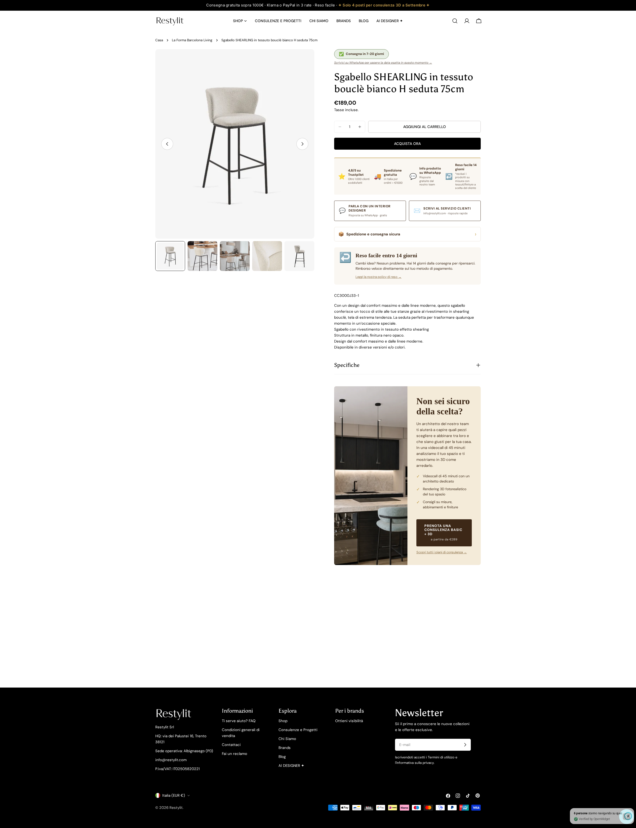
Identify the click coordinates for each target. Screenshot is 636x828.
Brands (284, 747)
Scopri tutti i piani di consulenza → (441, 552)
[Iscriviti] (465, 745)
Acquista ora (407, 143)
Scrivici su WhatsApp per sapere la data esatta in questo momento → (383, 63)
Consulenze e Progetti (298, 729)
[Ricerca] (455, 21)
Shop (282, 720)
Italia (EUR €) (173, 795)
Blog (282, 756)
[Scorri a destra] (302, 144)
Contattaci (231, 744)
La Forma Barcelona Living (192, 40)
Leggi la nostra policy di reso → (378, 277)
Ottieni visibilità (349, 720)
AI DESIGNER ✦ (291, 765)
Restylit (176, 807)
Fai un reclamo (234, 753)
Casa (159, 40)
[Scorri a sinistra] (167, 144)
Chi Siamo (287, 738)
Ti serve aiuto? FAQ (239, 720)
